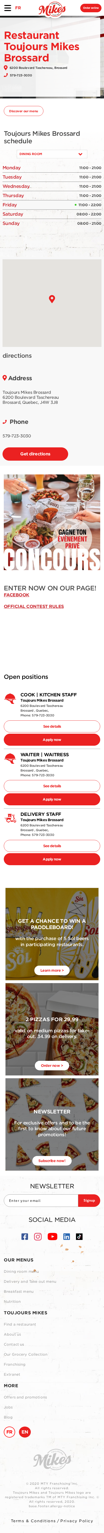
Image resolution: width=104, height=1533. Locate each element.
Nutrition (12, 1301)
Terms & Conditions (33, 1521)
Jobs (8, 1407)
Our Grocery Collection (25, 1354)
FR (18, 8)
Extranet (12, 1374)
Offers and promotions (25, 1397)
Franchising (15, 1364)
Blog (8, 1417)
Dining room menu (21, 1271)
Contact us (14, 1344)
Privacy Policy (76, 1521)
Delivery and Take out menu (30, 1281)
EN (24, 1432)
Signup (89, 1200)
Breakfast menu (19, 1291)
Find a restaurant (20, 1324)
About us (12, 1334)
